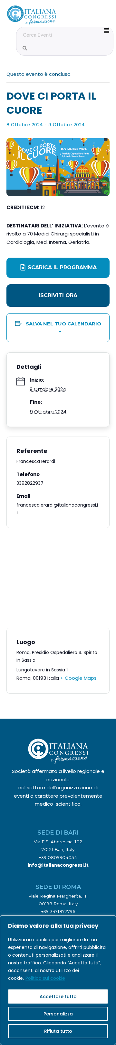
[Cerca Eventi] (25, 48)
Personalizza (58, 1014)
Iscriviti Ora (58, 295)
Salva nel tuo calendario (63, 324)
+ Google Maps (78, 678)
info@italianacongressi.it (58, 865)
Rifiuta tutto (58, 1031)
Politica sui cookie (45, 978)
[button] (58, 295)
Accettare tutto (58, 996)
